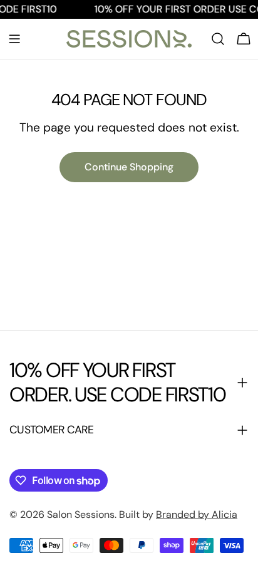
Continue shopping (129, 166)
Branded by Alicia (196, 514)
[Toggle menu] (14, 38)
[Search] (217, 38)
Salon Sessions (81, 514)
